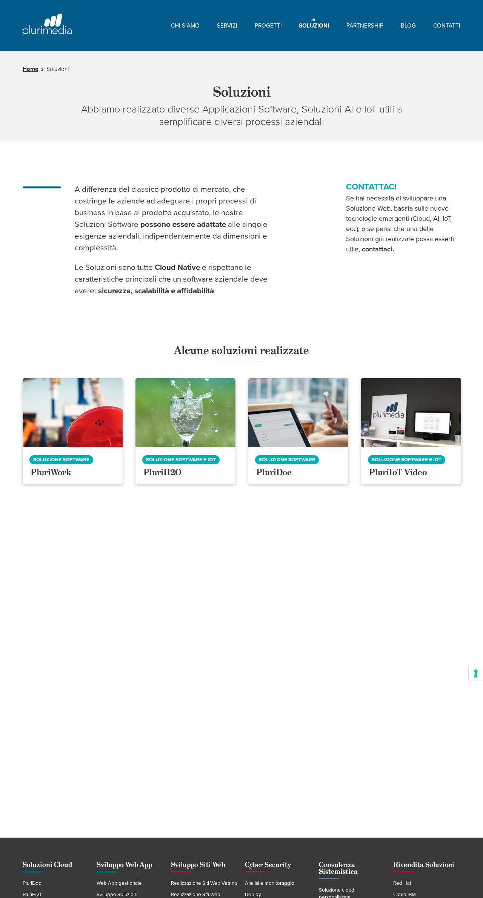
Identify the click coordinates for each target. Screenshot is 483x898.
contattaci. (378, 249)
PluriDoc (32, 883)
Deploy (253, 895)
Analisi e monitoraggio (269, 883)
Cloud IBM (404, 895)
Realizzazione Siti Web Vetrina (204, 883)
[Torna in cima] (462, 877)
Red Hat (402, 883)
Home (30, 69)
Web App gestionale (119, 883)
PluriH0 (32, 895)
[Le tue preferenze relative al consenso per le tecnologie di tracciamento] (476, 673)
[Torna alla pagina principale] (47, 26)
